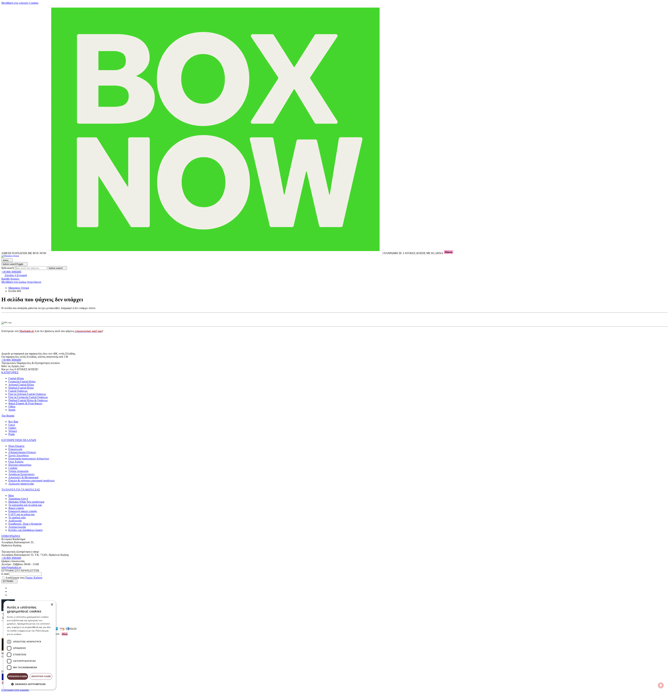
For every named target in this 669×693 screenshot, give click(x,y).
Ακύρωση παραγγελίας (21, 483)
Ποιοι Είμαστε (16, 446)
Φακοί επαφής (16, 508)
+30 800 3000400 (11, 359)
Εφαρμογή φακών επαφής (22, 511)
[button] (9, 372)
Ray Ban (13, 421)
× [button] (52, 604)
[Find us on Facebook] (9, 587)
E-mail (5, 573)
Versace (12, 431)
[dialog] (29, 645)
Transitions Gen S (18, 498)
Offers (11, 406)
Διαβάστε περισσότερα (34, 634)
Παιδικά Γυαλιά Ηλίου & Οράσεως (28, 400)
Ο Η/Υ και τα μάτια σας (21, 514)
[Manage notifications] (661, 685)
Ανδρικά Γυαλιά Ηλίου (21, 384)
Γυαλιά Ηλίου (16, 378)
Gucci (11, 424)
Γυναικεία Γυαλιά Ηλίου (22, 381)
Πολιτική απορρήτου (19, 464)
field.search (7, 267)
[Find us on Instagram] (9, 591)
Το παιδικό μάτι (17, 517)
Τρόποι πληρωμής (18, 471)
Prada (11, 434)
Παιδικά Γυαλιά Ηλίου (21, 387)
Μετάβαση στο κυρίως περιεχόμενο (21, 281)
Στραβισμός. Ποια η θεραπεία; (25, 523)
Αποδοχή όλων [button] (17, 676)
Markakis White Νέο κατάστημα (26, 501)
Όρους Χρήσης (33, 577)
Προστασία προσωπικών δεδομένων (28, 458)
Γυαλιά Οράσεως (18, 390)
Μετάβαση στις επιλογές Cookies (19, 2)
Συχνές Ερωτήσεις (18, 455)
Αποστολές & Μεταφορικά (23, 477)
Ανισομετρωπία (17, 526)
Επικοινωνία (15, 449)
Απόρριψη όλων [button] (41, 676)
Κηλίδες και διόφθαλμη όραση (25, 530)
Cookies (12, 467)
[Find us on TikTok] (9, 594)
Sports (11, 409)
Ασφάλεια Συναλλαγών (21, 474)
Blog (11, 495)
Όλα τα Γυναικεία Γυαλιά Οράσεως (28, 397)
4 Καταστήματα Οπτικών (22, 452)
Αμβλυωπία (15, 520)
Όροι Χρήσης (16, 461)
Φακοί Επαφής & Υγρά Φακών (25, 403)
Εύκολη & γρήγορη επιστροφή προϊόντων (31, 480)
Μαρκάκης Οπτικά (18, 287)
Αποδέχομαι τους (23, 577)
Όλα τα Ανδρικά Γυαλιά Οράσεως (27, 394)
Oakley (12, 427)
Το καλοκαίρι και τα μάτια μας (25, 504)
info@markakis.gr (11, 567)
